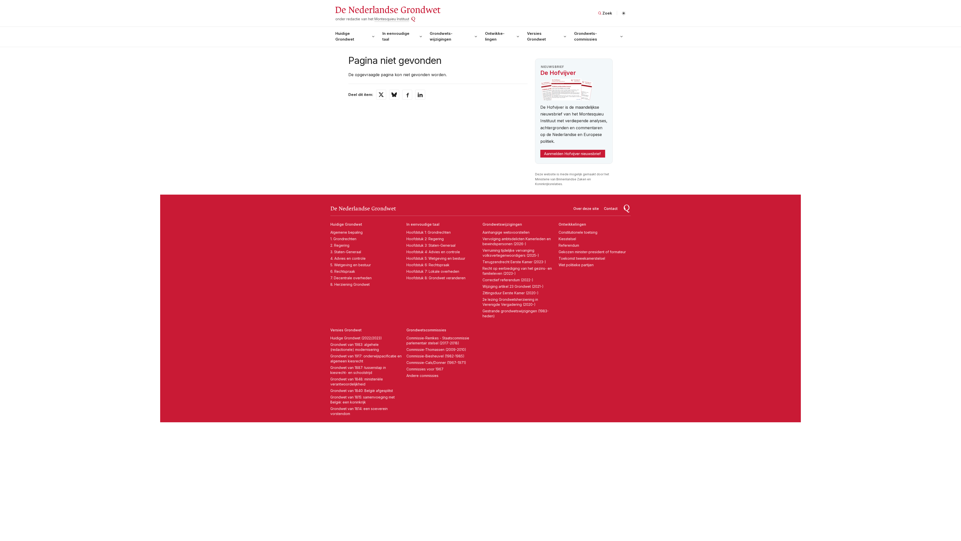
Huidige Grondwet (344, 36)
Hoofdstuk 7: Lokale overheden (432, 271)
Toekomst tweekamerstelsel (582, 258)
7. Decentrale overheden (351, 278)
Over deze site (586, 208)
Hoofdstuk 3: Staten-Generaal (430, 245)
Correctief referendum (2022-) (508, 280)
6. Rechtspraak (342, 271)
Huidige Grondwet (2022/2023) (356, 338)
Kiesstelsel (567, 239)
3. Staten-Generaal (345, 252)
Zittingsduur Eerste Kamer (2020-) (511, 293)
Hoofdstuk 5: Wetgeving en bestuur (435, 258)
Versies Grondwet (536, 36)
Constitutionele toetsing (578, 232)
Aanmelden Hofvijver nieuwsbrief (572, 153)
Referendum (569, 245)
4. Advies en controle (348, 258)
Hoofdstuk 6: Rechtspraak (427, 265)
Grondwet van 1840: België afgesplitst (361, 390)
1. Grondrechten (343, 239)
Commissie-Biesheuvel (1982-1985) (435, 356)
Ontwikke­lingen (495, 36)
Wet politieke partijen (576, 265)
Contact (611, 208)
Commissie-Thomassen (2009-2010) (436, 349)
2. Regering (339, 245)
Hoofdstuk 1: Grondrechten (428, 232)
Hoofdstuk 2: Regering (425, 239)
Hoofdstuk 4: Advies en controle (433, 252)
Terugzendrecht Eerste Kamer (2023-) (514, 262)
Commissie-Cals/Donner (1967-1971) (436, 362)
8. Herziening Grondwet (350, 284)
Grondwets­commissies (585, 36)
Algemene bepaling (346, 232)
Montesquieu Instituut (391, 19)
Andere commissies (422, 375)
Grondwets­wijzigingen (441, 36)
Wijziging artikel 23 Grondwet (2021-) (513, 286)
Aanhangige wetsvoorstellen (506, 232)
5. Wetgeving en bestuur (350, 265)
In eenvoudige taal (395, 36)
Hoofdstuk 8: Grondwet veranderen (435, 278)
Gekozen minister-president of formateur (592, 252)
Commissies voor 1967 (424, 369)
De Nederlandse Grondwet (387, 10)
